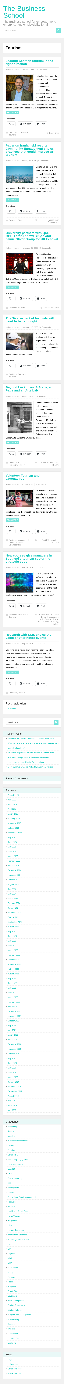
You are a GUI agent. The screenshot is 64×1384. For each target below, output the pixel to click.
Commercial (13, 1155)
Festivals (25, 132)
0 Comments (42, 70)
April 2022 (12, 992)
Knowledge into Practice (18, 1239)
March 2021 (13, 1035)
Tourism (12, 135)
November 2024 (14, 875)
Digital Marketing (15, 1178)
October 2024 (13, 880)
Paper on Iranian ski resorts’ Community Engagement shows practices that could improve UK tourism (30, 150)
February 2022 (14, 1002)
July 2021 (12, 1025)
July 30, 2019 (27, 568)
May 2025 (12, 847)
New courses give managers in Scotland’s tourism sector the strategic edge (29, 558)
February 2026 (14, 818)
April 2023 (12, 945)
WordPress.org (14, 1373)
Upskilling (12, 1343)
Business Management (19, 540)
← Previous (11, 709)
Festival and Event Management (22, 1197)
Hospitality (12, 1221)
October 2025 (13, 828)
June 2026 (12, 804)
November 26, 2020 (30, 248)
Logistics (11, 1253)
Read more (12, 113)
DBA (10, 1174)
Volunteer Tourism (55, 541)
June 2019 (12, 1105)
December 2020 (14, 1044)
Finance (11, 1206)
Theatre (55, 465)
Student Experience (16, 1305)
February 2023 (14, 955)
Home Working (14, 1216)
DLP (10, 132)
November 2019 (14, 1087)
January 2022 (13, 1007)
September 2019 (15, 1091)
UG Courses (13, 1333)
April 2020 (12, 1072)
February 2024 (14, 903)
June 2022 (12, 983)
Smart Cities (13, 1291)
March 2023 (13, 950)
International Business (17, 1235)
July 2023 (12, 931)
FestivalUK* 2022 (51, 308)
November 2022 (14, 964)
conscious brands (15, 1164)
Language (12, 1244)
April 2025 (12, 851)
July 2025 (12, 837)
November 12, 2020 (30, 327)
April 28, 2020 (27, 484)
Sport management (16, 1301)
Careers (11, 1145)
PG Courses (23, 615)
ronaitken (15, 70)
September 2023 (15, 922)
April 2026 (12, 809)
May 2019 (12, 1110)
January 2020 (13, 1082)
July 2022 (12, 978)
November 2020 (14, 1049)
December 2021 (14, 1011)
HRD (10, 1225)
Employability (13, 1188)
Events (17, 132)
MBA (10, 1258)
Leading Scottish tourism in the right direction (29, 62)
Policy (10, 1272)
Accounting (12, 1127)
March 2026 (13, 814)
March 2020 (13, 1077)
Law (9, 1249)
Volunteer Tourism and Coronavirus (23, 477)
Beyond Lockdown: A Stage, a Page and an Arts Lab (28, 389)
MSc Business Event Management (50, 616)
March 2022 (13, 997)
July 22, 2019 (27, 644)
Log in (10, 1359)
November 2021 (14, 1016)
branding (11, 1136)
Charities (11, 1150)
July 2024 (12, 889)
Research (13, 220)
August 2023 (13, 927)
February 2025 (14, 861)
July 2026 (12, 800)
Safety (56, 624)
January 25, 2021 (29, 161)
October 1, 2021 (28, 70)
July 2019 (12, 1101)
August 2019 (13, 1096)
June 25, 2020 (27, 396)
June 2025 (12, 842)
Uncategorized (15, 545)
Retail (10, 1282)
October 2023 (13, 917)
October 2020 (13, 1054)
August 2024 (13, 884)
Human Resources (16, 1230)
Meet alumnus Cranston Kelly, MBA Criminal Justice (30, 767)
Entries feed (13, 1364)
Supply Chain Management (19, 1315)
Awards (11, 1131)
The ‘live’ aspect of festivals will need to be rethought (30, 320)
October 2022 (13, 969)
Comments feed (14, 1369)
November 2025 (14, 823)
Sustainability (13, 1319)
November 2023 (14, 913)
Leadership (54, 133)
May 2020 (12, 1068)
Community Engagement (53, 221)
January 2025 (13, 866)
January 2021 (13, 1040)
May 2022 (12, 988)
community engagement (18, 1159)
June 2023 (12, 936)
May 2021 (12, 1030)
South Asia (12, 1296)
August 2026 (13, 795)
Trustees (11, 1329)
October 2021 (13, 1021)
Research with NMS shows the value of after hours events (28, 636)
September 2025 (15, 833)
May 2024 (12, 894)
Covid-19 (13, 374)
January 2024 (13, 908)
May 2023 (12, 941)
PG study (54, 622)
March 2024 (13, 898)
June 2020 (12, 1063)
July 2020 (12, 1058)
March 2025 (13, 856)
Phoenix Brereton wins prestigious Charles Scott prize (31, 739)
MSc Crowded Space (49, 619)
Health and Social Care (18, 1211)
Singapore (12, 1286)
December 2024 (14, 870)
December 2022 (14, 960)
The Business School (24, 12)
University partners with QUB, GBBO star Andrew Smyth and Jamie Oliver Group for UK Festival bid (32, 237)
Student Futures (15, 1310)
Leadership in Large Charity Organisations (26, 762)
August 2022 (13, 974)
